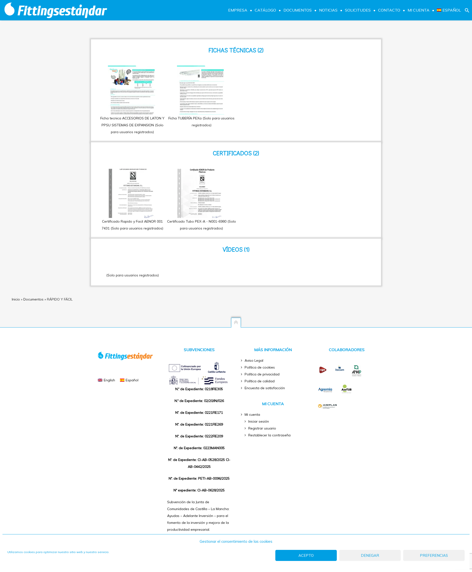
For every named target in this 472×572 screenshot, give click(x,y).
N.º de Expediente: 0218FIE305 (199, 389)
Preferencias (434, 555)
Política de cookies (260, 367)
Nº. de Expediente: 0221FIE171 (199, 412)
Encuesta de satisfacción (265, 388)
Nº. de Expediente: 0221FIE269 (199, 424)
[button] (467, 10)
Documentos (33, 299)
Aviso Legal (254, 360)
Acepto (306, 555)
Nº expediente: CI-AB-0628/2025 (199, 490)
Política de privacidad (262, 374)
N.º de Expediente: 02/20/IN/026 (199, 401)
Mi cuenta (252, 414)
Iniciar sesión (258, 421)
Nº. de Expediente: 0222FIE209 (199, 436)
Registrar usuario (262, 428)
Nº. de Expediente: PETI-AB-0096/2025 (199, 478)
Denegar (370, 555)
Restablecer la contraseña (269, 435)
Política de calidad (260, 381)
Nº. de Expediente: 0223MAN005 (199, 448)
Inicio (16, 299)
